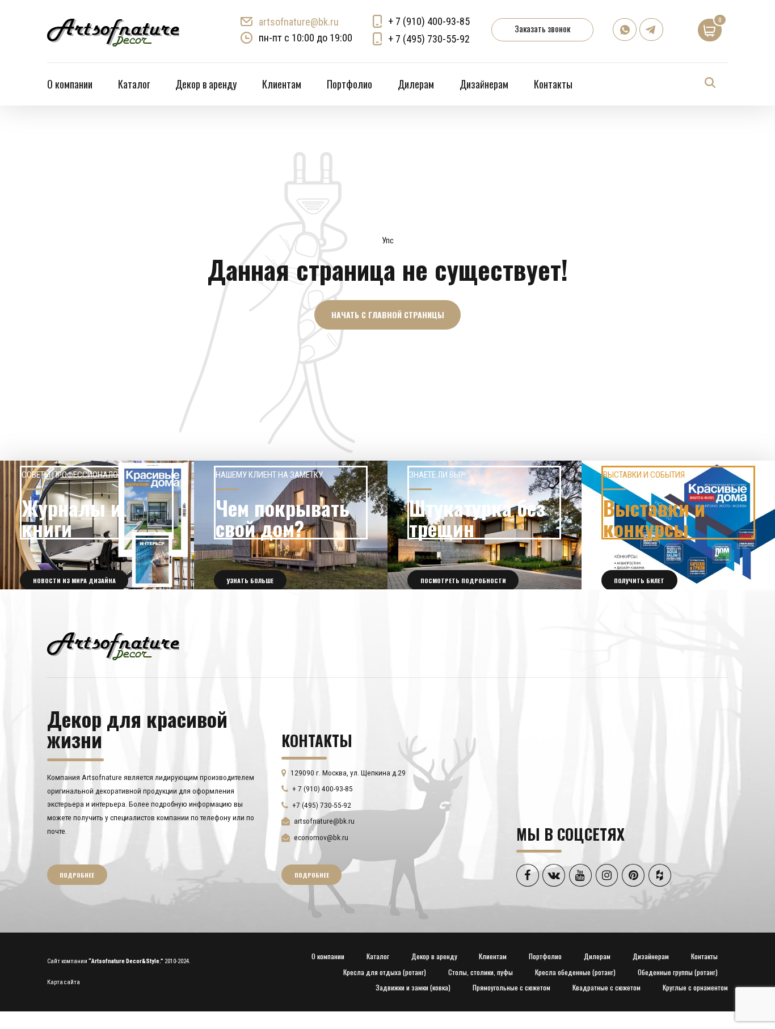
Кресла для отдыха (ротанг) (384, 972)
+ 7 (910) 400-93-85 (429, 21)
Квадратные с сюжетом (606, 987)
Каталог (134, 84)
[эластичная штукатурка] (484, 525)
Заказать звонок (542, 28)
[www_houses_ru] (97, 525)
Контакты (553, 84)
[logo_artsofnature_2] (113, 645)
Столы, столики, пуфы (480, 972)
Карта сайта (63, 982)
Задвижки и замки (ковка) (413, 987)
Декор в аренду (206, 84)
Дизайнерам (484, 84)
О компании (69, 84)
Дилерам (416, 84)
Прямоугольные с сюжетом (511, 987)
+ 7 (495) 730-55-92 (429, 39)
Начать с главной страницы (387, 314)
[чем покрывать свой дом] (291, 525)
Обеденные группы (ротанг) (678, 972)
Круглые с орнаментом (695, 987)
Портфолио (349, 84)
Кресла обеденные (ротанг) (575, 972)
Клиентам (281, 84)
